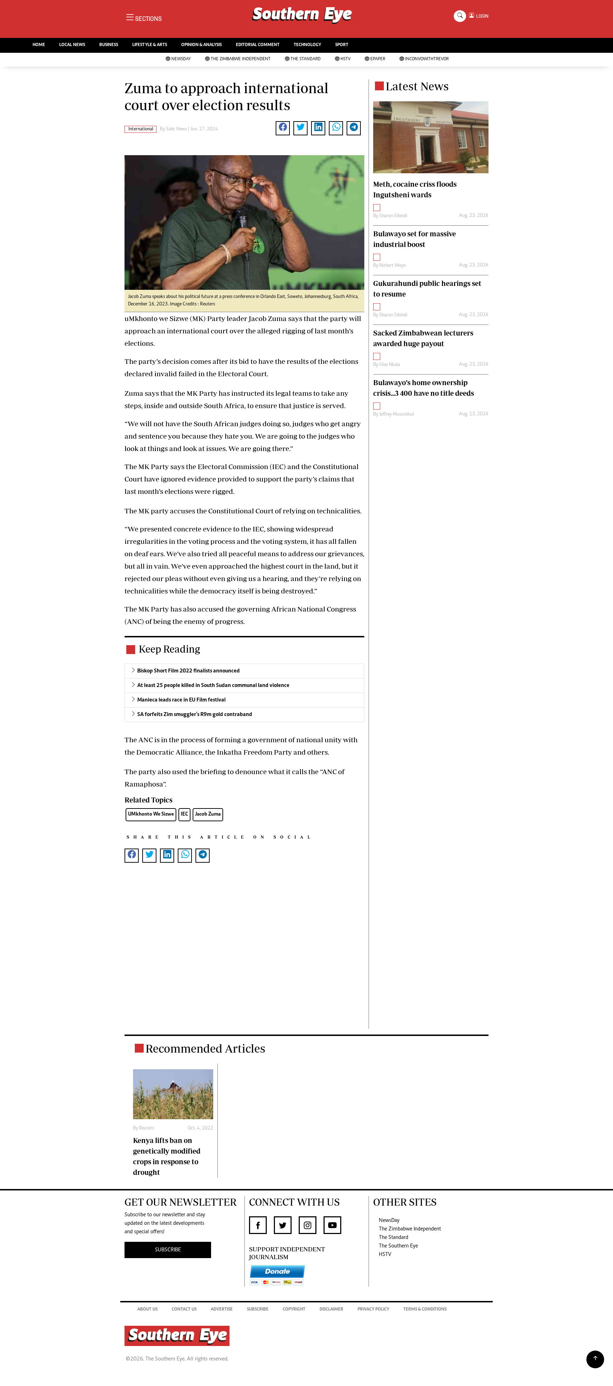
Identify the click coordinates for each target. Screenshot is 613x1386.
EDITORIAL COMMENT (258, 45)
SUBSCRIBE (168, 1250)
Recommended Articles (205, 1048)
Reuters (146, 1128)
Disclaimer (331, 1309)
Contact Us (184, 1309)
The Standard (306, 59)
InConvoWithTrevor (427, 59)
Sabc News (176, 129)
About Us (147, 1309)
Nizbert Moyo (392, 265)
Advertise (222, 1309)
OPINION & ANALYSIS (201, 45)
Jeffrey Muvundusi (396, 414)
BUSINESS (108, 45)
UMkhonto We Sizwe (151, 814)
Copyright (294, 1309)
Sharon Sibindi (393, 216)
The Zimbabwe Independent (241, 59)
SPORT (341, 45)
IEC (184, 814)
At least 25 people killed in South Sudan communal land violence (213, 685)
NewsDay (181, 59)
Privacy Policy (373, 1309)
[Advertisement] (244, 957)
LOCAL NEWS (72, 45)
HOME (39, 45)
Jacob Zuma (208, 814)
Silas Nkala (389, 364)
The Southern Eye (398, 1246)
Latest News (417, 86)
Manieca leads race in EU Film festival (181, 700)
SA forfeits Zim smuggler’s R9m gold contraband (194, 714)
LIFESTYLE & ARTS (149, 45)
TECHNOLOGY (307, 45)
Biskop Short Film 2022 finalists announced (188, 671)
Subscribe (258, 1309)
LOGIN (481, 16)
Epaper (377, 59)
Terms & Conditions (425, 1309)
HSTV (345, 59)
